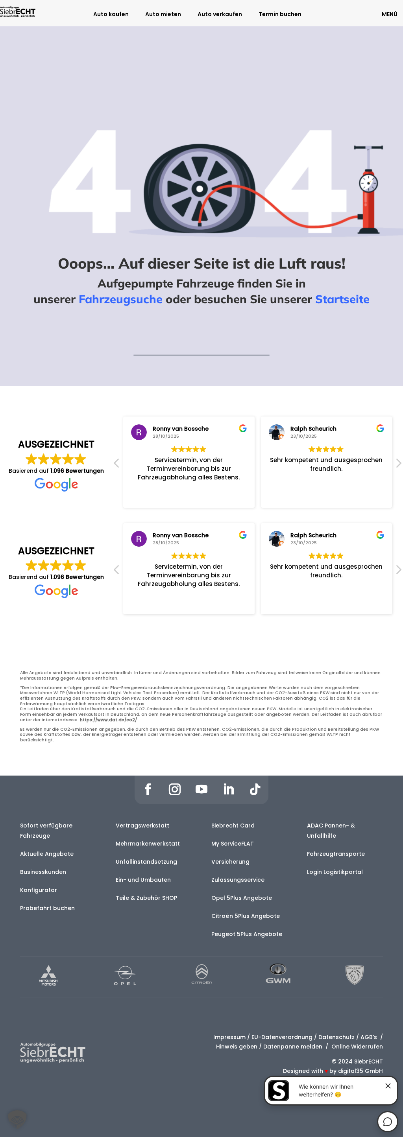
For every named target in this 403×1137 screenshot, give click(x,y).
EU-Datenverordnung (281, 1037)
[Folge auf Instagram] (175, 789)
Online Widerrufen (356, 1046)
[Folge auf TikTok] (255, 789)
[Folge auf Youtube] (201, 789)
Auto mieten (163, 14)
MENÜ (389, 14)
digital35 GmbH (360, 1071)
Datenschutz (336, 1037)
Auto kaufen (111, 14)
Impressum (229, 1037)
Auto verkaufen (220, 14)
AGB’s (369, 1037)
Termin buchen (280, 14)
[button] (398, 465)
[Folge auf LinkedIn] (228, 789)
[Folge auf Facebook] (148, 789)
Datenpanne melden (292, 1046)
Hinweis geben (236, 1046)
